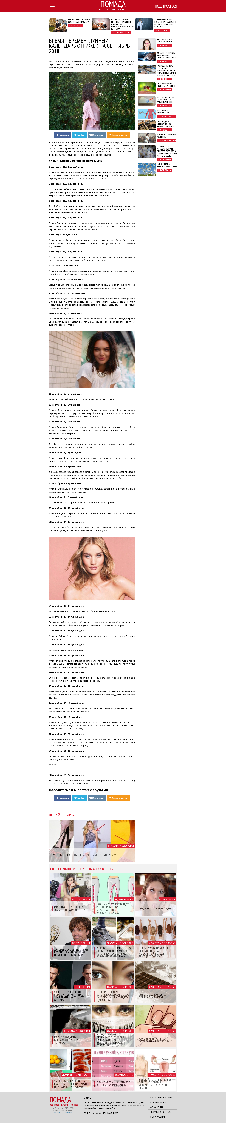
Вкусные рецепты (159, 1102)
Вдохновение (157, 1117)
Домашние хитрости (161, 1112)
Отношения (156, 1107)
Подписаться (166, 6)
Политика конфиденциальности (102, 1113)
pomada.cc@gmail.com (63, 1112)
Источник (52, 805)
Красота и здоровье (161, 1097)
